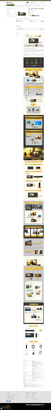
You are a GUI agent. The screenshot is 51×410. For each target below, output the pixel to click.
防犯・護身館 (8, 10)
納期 (17, 34)
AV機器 (31, 19)
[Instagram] (10, 401)
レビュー (18, 36)
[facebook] (7, 401)
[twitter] (8, 401)
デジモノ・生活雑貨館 (9, 16)
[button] (41, 15)
